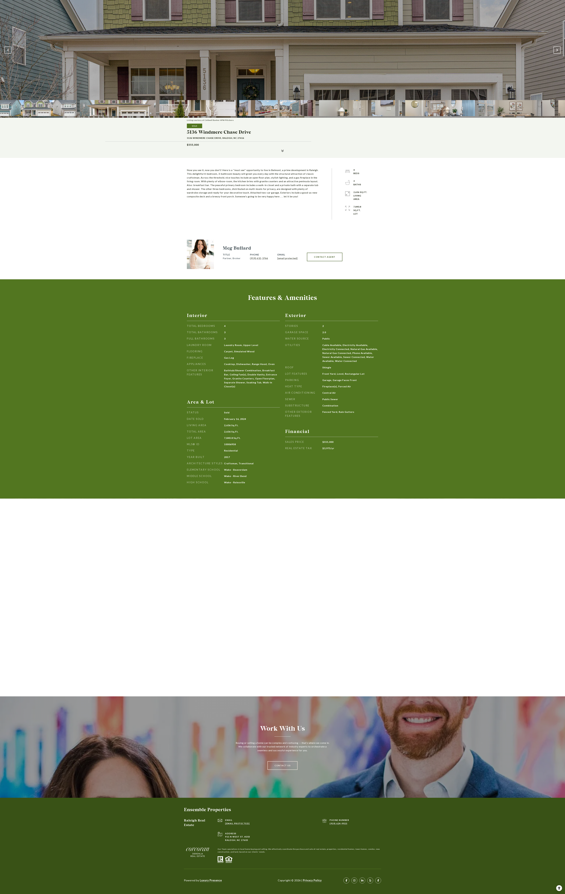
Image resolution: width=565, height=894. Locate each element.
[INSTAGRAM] (354, 880)
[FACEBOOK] (346, 880)
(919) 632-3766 (259, 258)
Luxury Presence (211, 880)
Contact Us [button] (282, 765)
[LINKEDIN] (362, 880)
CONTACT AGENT (324, 257)
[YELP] (370, 880)
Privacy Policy (312, 880)
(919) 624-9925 (338, 823)
